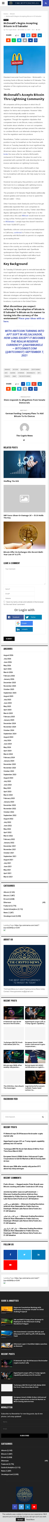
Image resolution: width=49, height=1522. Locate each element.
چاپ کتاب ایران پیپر (10, 1228)
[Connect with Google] (24, 625)
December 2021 (10, 846)
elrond (12, 373)
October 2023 (9, 771)
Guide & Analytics (10, 909)
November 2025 (10, 686)
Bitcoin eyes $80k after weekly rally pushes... (13, 1066)
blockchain (25, 369)
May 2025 (7, 706)
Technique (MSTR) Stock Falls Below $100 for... (13, 1043)
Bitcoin (6, 895)
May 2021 (7, 870)
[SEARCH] (42, 1117)
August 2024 (8, 737)
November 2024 (10, 727)
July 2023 (7, 781)
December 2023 (10, 764)
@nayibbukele (32, 345)
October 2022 (9, 812)
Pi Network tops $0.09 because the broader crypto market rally (31, 1361)
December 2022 (10, 805)
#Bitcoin (25, 216)
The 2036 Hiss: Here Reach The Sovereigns (14, 1087)
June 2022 (8, 826)
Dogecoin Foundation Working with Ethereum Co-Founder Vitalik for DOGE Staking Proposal (29, 1309)
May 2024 (7, 747)
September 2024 (10, 734)
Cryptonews (36, 369)
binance (7, 369)
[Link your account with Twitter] (33, 619)
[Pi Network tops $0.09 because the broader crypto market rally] (14, 1012)
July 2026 (7, 659)
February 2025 (9, 717)
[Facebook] (14, 1506)
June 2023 (8, 785)
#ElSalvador (10, 222)
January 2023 (9, 802)
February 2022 (9, 839)
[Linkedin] (27, 1506)
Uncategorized (9, 916)
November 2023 (10, 768)
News (6, 913)
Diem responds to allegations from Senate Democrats (24, 401)
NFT (39, 373)
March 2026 (8, 672)
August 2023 (8, 778)
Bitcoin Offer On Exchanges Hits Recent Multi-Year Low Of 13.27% (23, 553)
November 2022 (10, 809)
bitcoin (15, 369)
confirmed (18, 233)
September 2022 (10, 815)
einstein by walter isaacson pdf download (20, 1192)
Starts (7, 376)
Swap (14, 376)
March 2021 (8, 877)
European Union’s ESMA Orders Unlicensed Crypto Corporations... (35, 1044)
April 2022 (7, 832)
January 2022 (9, 843)
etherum (21, 373)
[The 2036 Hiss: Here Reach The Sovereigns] (14, 1077)
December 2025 (10, 683)
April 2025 (7, 710)
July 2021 (7, 863)
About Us (8, 939)
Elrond (6, 20)
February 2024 (9, 757)
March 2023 (8, 795)
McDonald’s (31, 373)
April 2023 (7, 792)
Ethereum (7, 902)
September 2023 (10, 774)
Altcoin (6, 892)
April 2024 (7, 751)
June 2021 (8, 866)
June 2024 (8, 744)
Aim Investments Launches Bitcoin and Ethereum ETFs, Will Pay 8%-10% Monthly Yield (29, 1333)
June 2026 (8, 662)
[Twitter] (21, 1506)
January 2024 (9, 761)
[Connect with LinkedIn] (24, 631)
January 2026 (9, 679)
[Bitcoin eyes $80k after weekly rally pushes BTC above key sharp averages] (14, 1056)
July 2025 (7, 700)
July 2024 (7, 740)
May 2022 (7, 829)
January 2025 (9, 720)
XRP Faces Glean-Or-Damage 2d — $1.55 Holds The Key (24, 517)
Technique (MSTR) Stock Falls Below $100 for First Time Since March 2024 (30, 1386)
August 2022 (8, 819)
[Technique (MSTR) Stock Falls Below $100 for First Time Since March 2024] (14, 1033)
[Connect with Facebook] (15, 619)
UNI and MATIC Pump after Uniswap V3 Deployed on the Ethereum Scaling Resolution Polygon (28, 1321)
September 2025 (10, 693)
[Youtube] (34, 1506)
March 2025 (8, 713)
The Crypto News (11, 30)
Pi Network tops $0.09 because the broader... (12, 1022)
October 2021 (9, 853)
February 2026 (9, 676)
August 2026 (8, 655)
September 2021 (10, 856)
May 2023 (7, 788)
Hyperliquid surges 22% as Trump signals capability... (35, 1022)
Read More (30, 1519)
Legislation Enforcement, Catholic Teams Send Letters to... (35, 1088)
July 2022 (7, 822)
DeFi (6, 373)
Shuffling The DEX (11, 481)
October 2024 (9, 730)
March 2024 (8, 754)
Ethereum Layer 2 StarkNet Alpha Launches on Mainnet (30, 1345)
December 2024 (10, 723)
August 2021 (8, 860)
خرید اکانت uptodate (11, 1204)
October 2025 (9, 689)
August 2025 (8, 696)
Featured (7, 906)
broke (6, 154)
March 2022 (8, 836)
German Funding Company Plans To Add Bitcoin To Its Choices (24, 415)
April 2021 (7, 873)
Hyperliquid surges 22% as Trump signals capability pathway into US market (29, 1374)
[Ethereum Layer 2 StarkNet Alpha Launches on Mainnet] (6, 1346)
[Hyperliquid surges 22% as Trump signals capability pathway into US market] (35, 1012)
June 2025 (8, 703)
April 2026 (7, 669)
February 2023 (9, 798)
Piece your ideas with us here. (24, 319)
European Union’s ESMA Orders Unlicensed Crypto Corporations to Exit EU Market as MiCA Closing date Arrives (24, 1159)
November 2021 (10, 849)
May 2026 (7, 665)
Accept (20, 1519)
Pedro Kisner (9, 1184)
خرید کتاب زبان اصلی (11, 1216)
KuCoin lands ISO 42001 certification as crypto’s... (35, 1066)
